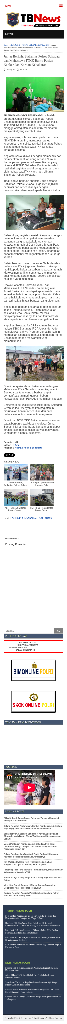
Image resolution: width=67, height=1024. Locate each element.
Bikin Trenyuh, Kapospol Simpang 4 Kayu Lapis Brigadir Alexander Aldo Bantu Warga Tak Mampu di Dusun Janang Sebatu (32, 836)
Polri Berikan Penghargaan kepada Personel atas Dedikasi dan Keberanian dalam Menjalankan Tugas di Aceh (30, 917)
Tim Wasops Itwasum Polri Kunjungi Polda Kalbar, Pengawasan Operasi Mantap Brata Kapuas (28, 863)
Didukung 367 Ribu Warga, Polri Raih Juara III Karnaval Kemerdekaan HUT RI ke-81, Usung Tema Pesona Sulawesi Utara (32, 924)
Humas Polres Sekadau (28, 447)
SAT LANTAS (43, 45)
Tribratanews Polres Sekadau (32, 1018)
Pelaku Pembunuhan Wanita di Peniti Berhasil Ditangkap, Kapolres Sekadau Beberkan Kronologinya (31, 855)
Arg (17, 445)
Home (6, 45)
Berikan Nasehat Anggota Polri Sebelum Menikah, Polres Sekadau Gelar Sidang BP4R (31, 894)
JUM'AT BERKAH (29, 45)
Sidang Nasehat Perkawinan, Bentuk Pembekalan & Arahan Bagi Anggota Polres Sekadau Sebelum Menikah (33, 827)
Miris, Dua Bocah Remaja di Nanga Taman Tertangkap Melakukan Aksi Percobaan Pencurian (30, 886)
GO (58, 631)
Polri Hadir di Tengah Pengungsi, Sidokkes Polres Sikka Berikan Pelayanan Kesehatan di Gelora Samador (31, 931)
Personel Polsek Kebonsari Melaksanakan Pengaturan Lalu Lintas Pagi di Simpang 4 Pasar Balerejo (32, 990)
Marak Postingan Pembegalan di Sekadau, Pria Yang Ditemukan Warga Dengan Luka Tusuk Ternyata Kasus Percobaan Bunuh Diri (30, 846)
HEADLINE (15, 45)
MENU (8, 6)
